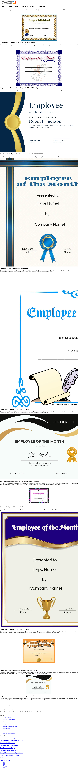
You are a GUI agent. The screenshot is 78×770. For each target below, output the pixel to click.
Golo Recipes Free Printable (7, 731)
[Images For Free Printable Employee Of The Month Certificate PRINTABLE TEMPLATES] (39, 122)
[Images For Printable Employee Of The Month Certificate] (39, 495)
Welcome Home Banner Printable (9, 755)
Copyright (4, 764)
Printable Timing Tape (6, 728)
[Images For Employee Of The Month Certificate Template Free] (39, 212)
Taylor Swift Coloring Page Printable (10, 738)
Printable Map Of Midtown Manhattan (9, 719)
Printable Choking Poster (7, 717)
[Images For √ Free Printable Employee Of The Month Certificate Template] (39, 27)
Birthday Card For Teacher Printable (9, 733)
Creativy (5, 769)
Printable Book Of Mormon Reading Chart (12, 740)
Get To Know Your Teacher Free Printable (10, 726)
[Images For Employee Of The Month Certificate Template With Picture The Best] (39, 651)
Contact (4, 763)
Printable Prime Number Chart (9, 745)
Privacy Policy (5, 766)
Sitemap (4, 767)
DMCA (4, 765)
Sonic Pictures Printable (7, 758)
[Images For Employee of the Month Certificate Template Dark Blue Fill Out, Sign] (39, 66)
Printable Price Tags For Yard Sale (9, 750)
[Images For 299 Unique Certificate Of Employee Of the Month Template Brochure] (39, 446)
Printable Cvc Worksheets (7, 743)
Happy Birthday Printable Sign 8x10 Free (11, 753)
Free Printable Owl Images (7, 748)
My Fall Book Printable (6, 721)
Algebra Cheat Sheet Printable (8, 724)
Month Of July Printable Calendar (8, 722)
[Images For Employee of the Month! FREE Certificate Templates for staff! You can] (39, 684)
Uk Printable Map (5, 760)
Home (4, 762)
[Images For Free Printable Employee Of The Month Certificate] (39, 340)
